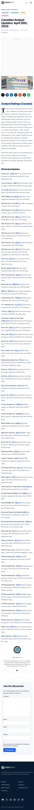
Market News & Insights (9, 9)
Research (3, 781)
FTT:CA (21, 360)
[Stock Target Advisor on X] (10, 799)
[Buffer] (15, 95)
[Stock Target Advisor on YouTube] (2, 799)
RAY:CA (18, 540)
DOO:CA (11, 291)
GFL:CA (21, 385)
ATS (2, 259)
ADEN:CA (13, 174)
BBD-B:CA (16, 284)
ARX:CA (18, 203)
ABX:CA (15, 268)
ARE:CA (16, 183)
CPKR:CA (18, 298)
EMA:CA (12, 327)
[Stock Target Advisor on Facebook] (6, 799)
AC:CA (12, 190)
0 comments (4, 32)
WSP (2, 636)
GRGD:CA (19, 404)
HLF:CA (19, 433)
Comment (6, 696)
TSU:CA (17, 620)
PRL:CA (18, 503)
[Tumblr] (24, 95)
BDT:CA (19, 275)
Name (5, 719)
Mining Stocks (5, 15)
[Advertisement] (17, 56)
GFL (2, 385)
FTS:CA (11, 369)
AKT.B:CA (17, 196)
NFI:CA (14, 477)
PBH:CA (25, 493)
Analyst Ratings (5, 784)
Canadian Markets (15, 12)
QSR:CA (26, 512)
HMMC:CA (19, 423)
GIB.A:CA (11, 311)
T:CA (12, 550)
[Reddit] (20, 95)
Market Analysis (5, 787)
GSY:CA (12, 395)
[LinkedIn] (11, 95)
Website (5, 734)
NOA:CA (29, 486)
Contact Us (21, 784)
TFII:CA (19, 556)
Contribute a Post (23, 787)
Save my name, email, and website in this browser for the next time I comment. (16, 744)
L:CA (21, 458)
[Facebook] (7, 95)
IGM (2, 451)
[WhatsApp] (28, 95)
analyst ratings (5, 12)
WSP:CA (16, 636)
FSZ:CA (17, 350)
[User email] (17, 670)
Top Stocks (4, 790)
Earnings (23, 12)
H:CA (14, 442)
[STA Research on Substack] (22, 799)
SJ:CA (15, 531)
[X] (3, 95)
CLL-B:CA (18, 304)
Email (5, 727)
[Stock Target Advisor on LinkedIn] (14, 799)
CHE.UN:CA (6, 321)
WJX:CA (13, 627)
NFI (2, 477)
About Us (20, 781)
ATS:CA (11, 259)
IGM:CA (17, 451)
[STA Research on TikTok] (18, 799)
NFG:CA (20, 468)
